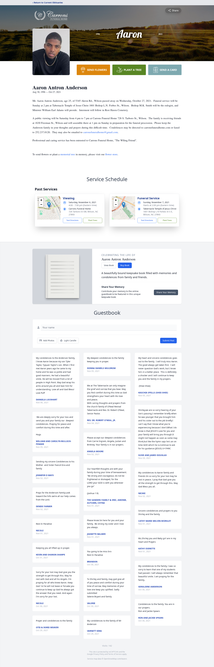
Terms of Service (115, 654)
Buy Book (124, 265)
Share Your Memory (166, 292)
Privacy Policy (98, 654)
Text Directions (72, 220)
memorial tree (67, 154)
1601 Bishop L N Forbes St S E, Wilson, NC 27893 (158, 213)
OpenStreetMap (110, 659)
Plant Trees (92, 220)
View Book (109, 265)
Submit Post (168, 340)
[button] (49, 205)
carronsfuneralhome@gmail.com (100, 132)
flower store (111, 154)
